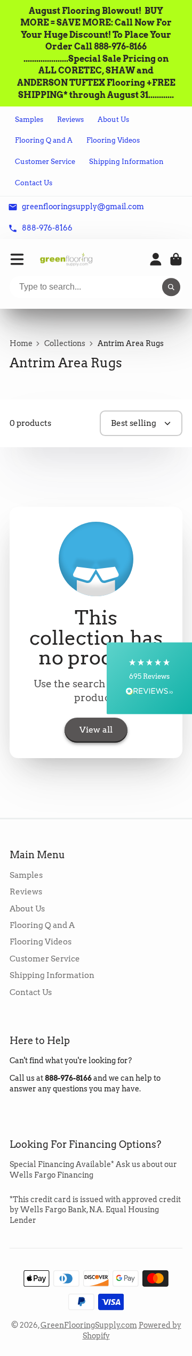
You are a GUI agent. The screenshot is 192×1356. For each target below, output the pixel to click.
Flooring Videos (113, 140)
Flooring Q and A (44, 140)
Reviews (70, 120)
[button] (149, 678)
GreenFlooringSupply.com (89, 1325)
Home (21, 343)
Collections (64, 343)
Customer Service (45, 162)
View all (96, 730)
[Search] (171, 287)
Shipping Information (126, 162)
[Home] (66, 259)
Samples (29, 120)
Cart (176, 259)
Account (155, 259)
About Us (113, 120)
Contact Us (33, 183)
